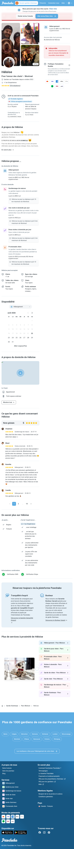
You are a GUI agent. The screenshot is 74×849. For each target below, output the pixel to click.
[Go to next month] (32, 313)
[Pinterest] (49, 832)
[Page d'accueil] (2, 706)
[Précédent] (10, 504)
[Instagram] (44, 832)
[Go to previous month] (28, 313)
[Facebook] (40, 832)
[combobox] (20, 307)
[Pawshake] (8, 3)
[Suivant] (31, 504)
